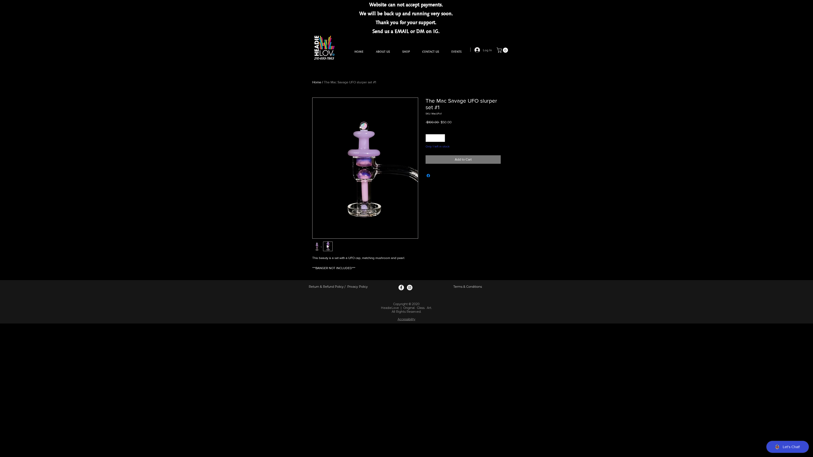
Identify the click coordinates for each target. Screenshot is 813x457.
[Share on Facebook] (428, 175)
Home (316, 82)
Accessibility (406, 319)
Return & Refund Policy (326, 287)
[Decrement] (428, 138)
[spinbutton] (435, 138)
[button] (503, 50)
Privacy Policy (357, 287)
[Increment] (441, 138)
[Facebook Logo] (401, 287)
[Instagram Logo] (409, 287)
